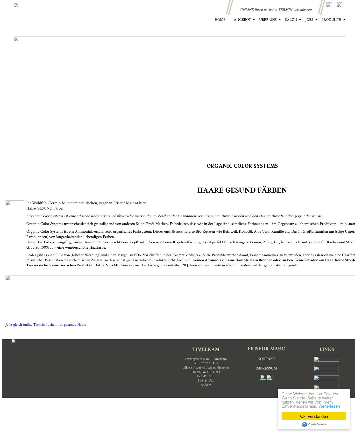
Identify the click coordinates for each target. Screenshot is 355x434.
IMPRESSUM (266, 368)
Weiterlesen (329, 406)
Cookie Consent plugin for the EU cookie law (314, 424)
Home (220, 19)
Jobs (309, 19)
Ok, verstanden (314, 416)
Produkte (331, 19)
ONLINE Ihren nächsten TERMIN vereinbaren (276, 9)
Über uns (268, 19)
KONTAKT (266, 359)
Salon (291, 19)
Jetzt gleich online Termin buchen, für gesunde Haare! (46, 324)
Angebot (242, 19)
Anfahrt (206, 385)
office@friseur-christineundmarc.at (206, 367)
